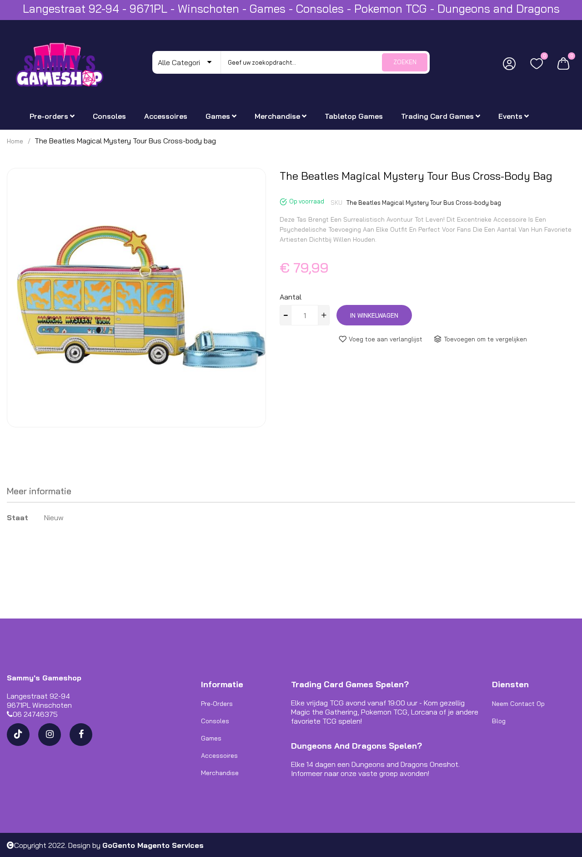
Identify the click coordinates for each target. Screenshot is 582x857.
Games (211, 738)
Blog (499, 721)
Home (15, 141)
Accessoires (219, 755)
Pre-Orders (217, 704)
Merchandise (220, 773)
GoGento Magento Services (153, 845)
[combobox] (325, 62)
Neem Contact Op (518, 704)
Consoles (215, 721)
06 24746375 (35, 714)
